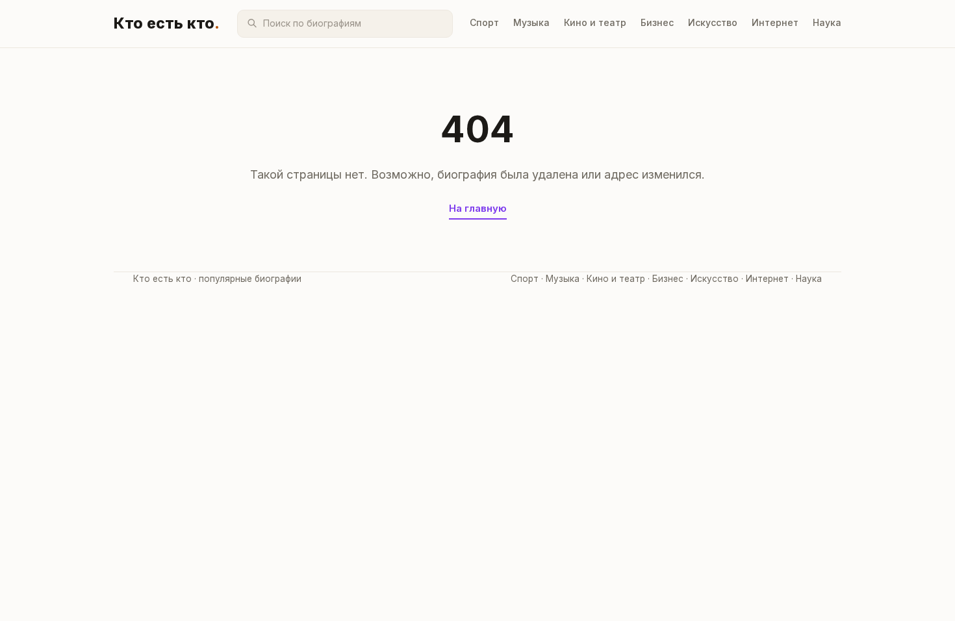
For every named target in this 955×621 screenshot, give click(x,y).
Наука (827, 22)
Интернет (775, 22)
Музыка (531, 22)
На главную (478, 208)
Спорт (484, 22)
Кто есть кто (167, 23)
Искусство (712, 22)
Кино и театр (595, 22)
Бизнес (657, 22)
